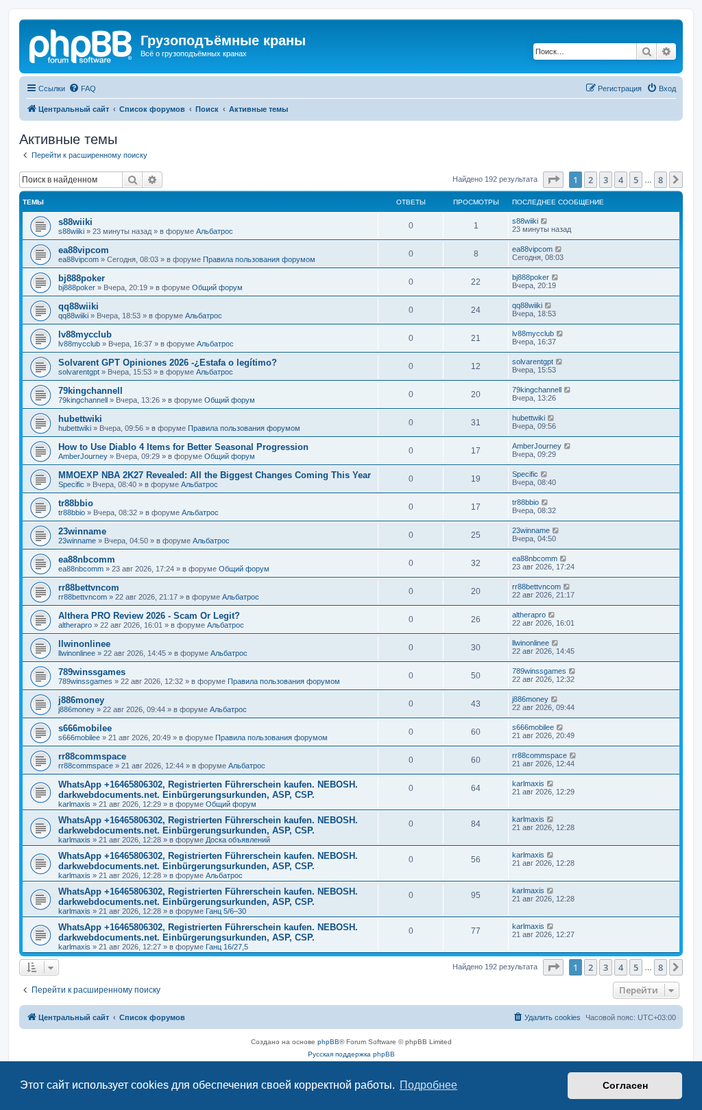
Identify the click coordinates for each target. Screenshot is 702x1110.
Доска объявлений (238, 840)
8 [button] (660, 180)
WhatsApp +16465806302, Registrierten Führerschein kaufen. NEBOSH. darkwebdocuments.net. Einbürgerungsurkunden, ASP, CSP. (208, 789)
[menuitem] (82, 88)
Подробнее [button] (428, 1085)
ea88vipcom (83, 250)
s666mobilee (85, 728)
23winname (82, 531)
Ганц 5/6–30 (226, 911)
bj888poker (81, 278)
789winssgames (91, 672)
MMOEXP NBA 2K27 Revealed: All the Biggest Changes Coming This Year (214, 475)
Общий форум (217, 287)
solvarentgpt (78, 372)
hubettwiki (80, 419)
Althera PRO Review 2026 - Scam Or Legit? (149, 616)
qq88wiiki (78, 306)
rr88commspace (92, 756)
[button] (553, 180)
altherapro (75, 625)
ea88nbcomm (86, 559)
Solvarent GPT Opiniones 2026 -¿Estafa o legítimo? (167, 362)
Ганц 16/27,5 (227, 947)
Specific (71, 484)
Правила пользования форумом (259, 259)
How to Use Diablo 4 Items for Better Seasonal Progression (183, 447)
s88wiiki (75, 222)
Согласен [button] (625, 1085)
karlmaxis (74, 804)
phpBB (328, 1042)
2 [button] (590, 180)
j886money (81, 700)
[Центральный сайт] (82, 45)
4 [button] (620, 180)
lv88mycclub (85, 334)
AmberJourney (83, 456)
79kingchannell (90, 391)
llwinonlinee (84, 644)
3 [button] (605, 180)
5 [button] (635, 180)
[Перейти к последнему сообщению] (544, 221)
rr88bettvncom (88, 587)
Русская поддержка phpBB (351, 1054)
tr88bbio (75, 503)
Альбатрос (214, 231)
